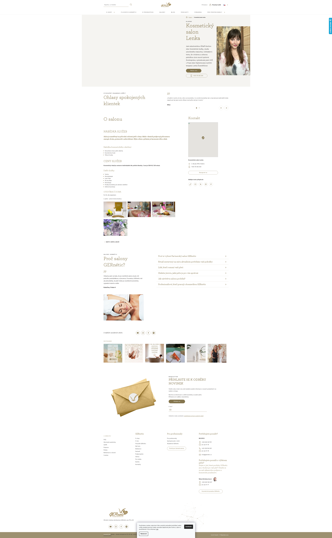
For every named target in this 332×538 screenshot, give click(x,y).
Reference (138, 449)
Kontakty (138, 464)
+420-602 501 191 (207, 442)
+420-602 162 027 (207, 482)
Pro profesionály (172, 438)
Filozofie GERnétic (140, 444)
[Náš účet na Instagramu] (143, 333)
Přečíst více (193, 71)
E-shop (137, 438)
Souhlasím (188, 527)
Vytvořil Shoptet (214, 535)
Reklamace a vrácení (110, 453)
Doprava (106, 447)
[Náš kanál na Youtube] (138, 333)
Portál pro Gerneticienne (176, 448)
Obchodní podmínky (110, 442)
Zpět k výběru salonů (112, 242)
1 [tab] (196, 109)
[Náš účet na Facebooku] (148, 333)
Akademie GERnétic (173, 444)
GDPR (105, 445)
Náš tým (137, 446)
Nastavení (144, 534)
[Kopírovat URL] (190, 184)
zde (157, 529)
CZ (226, 5)
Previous (221, 108)
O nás (137, 441)
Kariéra (137, 462)
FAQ (105, 440)
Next (226, 108)
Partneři (137, 451)
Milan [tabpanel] (197, 101)
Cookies (106, 455)
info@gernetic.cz (207, 455)
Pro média (138, 459)
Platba (105, 450)
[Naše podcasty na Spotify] (154, 333)
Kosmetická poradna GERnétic (211, 491)
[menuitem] (111, 12)
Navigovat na (203, 173)
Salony (137, 457)
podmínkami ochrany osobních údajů (193, 416)
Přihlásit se (177, 401)
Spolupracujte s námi (173, 441)
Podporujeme (139, 454)
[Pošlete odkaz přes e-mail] (195, 184)
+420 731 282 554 (198, 76)
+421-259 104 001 (207, 448)
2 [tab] (199, 108)
